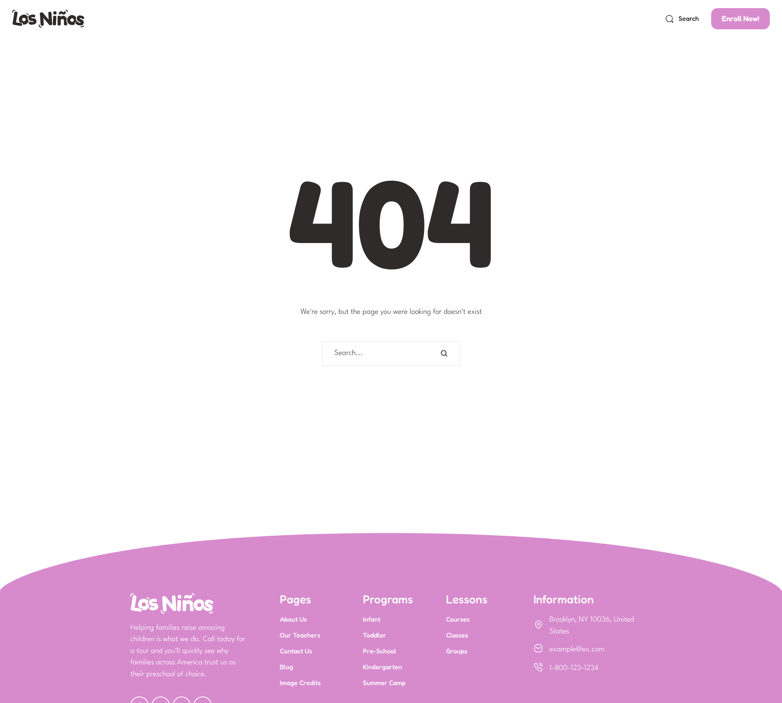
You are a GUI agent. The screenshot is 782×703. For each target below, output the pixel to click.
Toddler (374, 635)
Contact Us (296, 651)
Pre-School (379, 651)
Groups (456, 651)
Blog (286, 667)
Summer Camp (384, 683)
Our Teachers (300, 635)
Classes (457, 635)
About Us (293, 619)
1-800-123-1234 (573, 668)
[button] (682, 18)
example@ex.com (576, 649)
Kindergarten (382, 667)
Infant (371, 619)
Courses (458, 619)
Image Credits (300, 683)
